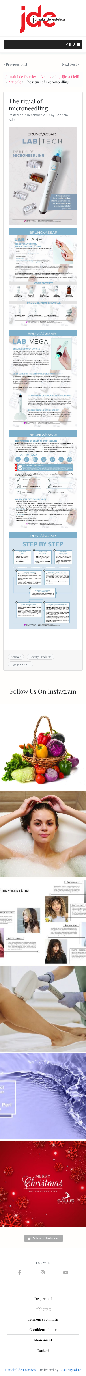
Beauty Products (40, 657)
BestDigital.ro (70, 1369)
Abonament (43, 1340)
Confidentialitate (43, 1329)
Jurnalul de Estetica (21, 76)
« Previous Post (15, 64)
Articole (14, 82)
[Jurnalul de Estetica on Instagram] (43, 1272)
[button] (70, 44)
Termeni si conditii (43, 1319)
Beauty (46, 76)
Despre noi (43, 1298)
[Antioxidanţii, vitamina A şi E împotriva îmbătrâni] (43, 747)
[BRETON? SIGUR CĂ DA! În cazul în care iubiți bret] (43, 922)
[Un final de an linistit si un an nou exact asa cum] (43, 1184)
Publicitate (43, 1309)
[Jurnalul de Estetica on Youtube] (66, 1272)
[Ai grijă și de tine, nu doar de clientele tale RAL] (43, 834)
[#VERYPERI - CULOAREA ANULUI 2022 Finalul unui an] (43, 1096)
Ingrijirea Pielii (67, 76)
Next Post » (71, 64)
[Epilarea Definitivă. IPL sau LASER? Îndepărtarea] (43, 1009)
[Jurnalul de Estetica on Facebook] (19, 1272)
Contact (43, 1350)
